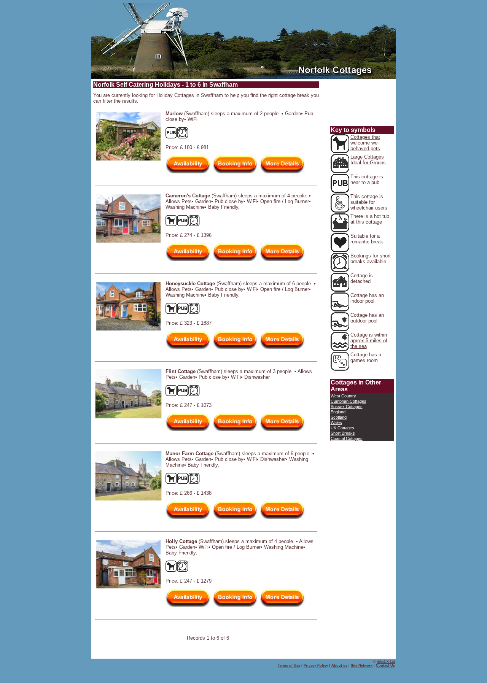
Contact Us (385, 665)
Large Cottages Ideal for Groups (368, 159)
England (338, 412)
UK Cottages (342, 428)
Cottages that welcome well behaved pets (365, 142)
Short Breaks (343, 433)
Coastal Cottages (347, 438)
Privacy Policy (316, 665)
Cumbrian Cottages (348, 401)
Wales (336, 422)
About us (339, 665)
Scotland (339, 417)
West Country (343, 396)
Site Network (361, 665)
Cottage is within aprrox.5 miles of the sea (368, 340)
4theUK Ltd (386, 662)
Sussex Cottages (347, 406)
